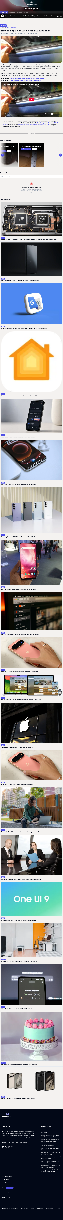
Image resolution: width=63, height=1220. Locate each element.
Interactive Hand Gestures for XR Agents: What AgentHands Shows (21, 832)
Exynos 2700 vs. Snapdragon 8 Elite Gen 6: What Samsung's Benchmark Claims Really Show (29, 239)
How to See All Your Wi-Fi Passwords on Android (50, 1131)
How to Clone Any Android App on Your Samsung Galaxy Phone (50, 1140)
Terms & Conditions (7, 1176)
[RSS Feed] (12, 1147)
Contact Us (4, 1182)
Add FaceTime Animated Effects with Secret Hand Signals (50, 1153)
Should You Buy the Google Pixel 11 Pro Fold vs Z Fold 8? (18, 1098)
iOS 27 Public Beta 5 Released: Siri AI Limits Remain (16, 1009)
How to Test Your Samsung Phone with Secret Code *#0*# (51, 1157)
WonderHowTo (4, 12)
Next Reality (19, 12)
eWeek (32, 1208)
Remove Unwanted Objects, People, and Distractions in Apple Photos (50, 1136)
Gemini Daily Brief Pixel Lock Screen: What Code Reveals (18, 437)
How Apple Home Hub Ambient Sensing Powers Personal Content (21, 396)
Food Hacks (26, 16)
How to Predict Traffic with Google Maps (50, 1149)
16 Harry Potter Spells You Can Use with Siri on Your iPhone (50, 1144)
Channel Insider (50, 1208)
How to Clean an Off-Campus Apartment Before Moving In (19, 961)
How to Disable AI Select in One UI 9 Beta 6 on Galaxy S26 (18, 920)
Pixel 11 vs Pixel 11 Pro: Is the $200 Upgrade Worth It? (17, 784)
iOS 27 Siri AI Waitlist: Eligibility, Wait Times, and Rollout (18, 484)
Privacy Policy (5, 1179)
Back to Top (6, 1197)
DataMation (40, 1208)
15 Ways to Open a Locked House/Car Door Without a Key (27, 78)
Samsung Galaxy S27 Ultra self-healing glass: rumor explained (20, 280)
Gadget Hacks (12, 12)
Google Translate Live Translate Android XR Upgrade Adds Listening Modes (24, 328)
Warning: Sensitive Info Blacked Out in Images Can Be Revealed (50, 1170)
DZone (58, 1208)
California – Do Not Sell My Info (10, 1185)
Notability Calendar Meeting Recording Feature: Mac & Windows (21, 879)
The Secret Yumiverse (43, 16)
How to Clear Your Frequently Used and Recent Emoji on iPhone (50, 1162)
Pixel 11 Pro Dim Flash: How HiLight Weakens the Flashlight (19, 672)
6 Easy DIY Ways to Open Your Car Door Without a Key (26, 80)
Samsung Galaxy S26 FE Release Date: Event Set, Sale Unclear (19, 537)
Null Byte (26, 12)
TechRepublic (24, 1208)
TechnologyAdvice (14, 1208)
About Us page (23, 1142)
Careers (7, 1188)
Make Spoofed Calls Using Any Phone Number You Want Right (50, 1166)
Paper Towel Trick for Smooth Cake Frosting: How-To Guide (19, 1064)
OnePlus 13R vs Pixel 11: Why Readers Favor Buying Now (18, 589)
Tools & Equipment (31, 9)
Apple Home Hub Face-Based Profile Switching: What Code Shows (21, 700)
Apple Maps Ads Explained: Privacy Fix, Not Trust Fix (17, 747)
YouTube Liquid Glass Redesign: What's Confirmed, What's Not (20, 634)
